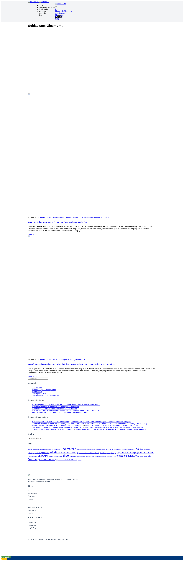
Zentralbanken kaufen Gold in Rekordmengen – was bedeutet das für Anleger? (101, 422)
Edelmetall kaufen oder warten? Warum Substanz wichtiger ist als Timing (119, 424)
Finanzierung (109, 449)
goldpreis (45, 453)
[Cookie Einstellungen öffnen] (17, 555)
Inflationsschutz (68, 452)
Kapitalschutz (80, 453)
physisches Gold (125, 452)
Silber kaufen (73, 456)
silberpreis (99, 456)
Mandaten (42, 11)
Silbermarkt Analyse (91, 456)
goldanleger (31, 453)
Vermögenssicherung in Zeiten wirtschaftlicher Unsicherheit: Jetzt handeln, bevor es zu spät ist (71, 364)
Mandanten (32, 510)
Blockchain (53, 449)
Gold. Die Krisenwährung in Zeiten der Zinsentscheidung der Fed (57, 222)
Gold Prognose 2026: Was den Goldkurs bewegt (50, 422)
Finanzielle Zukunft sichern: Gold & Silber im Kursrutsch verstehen (57, 425)
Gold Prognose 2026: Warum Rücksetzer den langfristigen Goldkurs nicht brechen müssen (66, 405)
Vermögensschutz (143, 456)
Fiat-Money (91, 449)
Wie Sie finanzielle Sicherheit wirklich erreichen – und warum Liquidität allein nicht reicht (65, 410)
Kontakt (30, 499)
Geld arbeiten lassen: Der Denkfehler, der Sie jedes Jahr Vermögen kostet (60, 412)
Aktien (30, 449)
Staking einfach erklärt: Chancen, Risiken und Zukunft (52, 429)
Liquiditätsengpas (104, 453)
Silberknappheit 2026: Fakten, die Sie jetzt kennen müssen (54, 409)
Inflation (54, 452)
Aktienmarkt (35, 449)
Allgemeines (43, 217)
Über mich (43, 13)
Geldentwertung (131, 449)
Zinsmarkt (74, 459)
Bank (48, 449)
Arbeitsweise (44, 9)
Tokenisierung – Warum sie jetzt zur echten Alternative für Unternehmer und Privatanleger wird (111, 429)
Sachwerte (43, 455)
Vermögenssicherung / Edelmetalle (97, 217)
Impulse (30, 513)
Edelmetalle (68, 449)
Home (41, 5)
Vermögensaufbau (39, 394)
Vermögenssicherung (42, 459)
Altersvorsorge (43, 449)
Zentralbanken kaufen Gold (65, 459)
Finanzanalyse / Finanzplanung (61, 217)
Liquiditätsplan (112, 453)
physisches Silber (144, 452)
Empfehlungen (33, 528)
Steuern (104, 456)
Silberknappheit (81, 456)
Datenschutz (32, 522)
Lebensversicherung (89, 453)
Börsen (58, 449)
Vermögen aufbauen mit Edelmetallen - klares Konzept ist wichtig (56, 427)
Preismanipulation (32, 456)
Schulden (51, 456)
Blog (40, 15)
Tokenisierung (110, 456)
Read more (32, 234)
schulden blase (58, 456)
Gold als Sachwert (146, 449)
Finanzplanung (117, 449)
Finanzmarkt (78, 217)
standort (4, 559)
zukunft (79, 459)
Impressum (32, 525)
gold (138, 448)
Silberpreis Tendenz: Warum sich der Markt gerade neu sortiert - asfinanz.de (60, 424)
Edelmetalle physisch (82, 449)
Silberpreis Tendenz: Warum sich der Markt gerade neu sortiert (55, 407)
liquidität (97, 453)
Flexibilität (124, 449)
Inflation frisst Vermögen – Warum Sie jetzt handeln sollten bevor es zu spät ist (113, 427)
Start (29, 491)
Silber (66, 455)
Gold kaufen (37, 453)
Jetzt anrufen (6, 557)
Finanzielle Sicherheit (47, 7)
